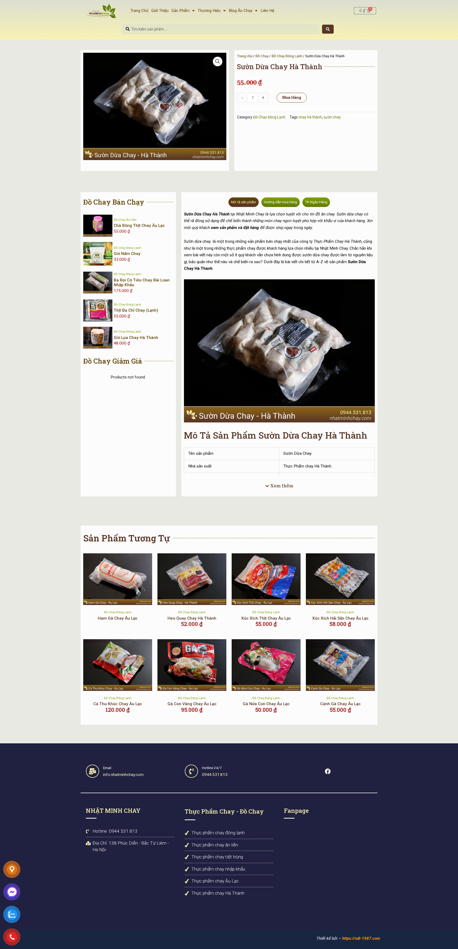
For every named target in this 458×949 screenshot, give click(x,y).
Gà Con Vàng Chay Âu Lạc (192, 703)
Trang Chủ (139, 10)
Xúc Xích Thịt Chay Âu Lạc (266, 618)
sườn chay (332, 117)
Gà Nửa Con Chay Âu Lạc (266, 703)
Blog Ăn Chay (240, 10)
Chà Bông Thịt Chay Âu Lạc (139, 225)
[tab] (243, 202)
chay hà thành (310, 117)
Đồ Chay (262, 56)
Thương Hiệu (209, 10)
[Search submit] (328, 29)
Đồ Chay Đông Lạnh (287, 56)
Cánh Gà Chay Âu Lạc (340, 703)
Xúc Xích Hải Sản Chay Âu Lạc (340, 618)
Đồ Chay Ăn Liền (125, 220)
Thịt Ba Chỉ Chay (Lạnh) (136, 310)
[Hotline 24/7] (191, 771)
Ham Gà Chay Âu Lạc (118, 618)
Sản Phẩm (180, 10)
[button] (217, 61)
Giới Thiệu (160, 10)
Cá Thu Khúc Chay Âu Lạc (117, 703)
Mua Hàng (291, 97)
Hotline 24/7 (212, 768)
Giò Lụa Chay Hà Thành (136, 337)
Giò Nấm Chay (127, 253)
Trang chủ (244, 56)
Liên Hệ (267, 10)
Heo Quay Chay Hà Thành (192, 618)
